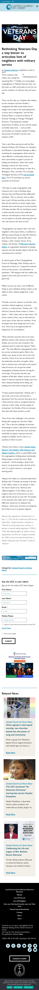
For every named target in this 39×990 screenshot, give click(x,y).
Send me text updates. (10, 633)
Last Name (7, 598)
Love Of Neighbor (19, 901)
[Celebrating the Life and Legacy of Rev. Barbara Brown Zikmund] (19, 831)
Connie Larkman (11, 70)
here (21, 934)
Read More (10, 752)
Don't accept (18, 987)
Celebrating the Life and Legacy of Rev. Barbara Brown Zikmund (17, 851)
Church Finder (6, 1)
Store (19, 918)
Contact (19, 912)
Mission (19, 895)
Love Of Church (19, 898)
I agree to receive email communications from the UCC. (20, 624)
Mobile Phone (7, 616)
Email (5, 607)
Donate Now (19, 958)
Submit (8, 641)
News (19, 915)
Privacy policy (28, 987)
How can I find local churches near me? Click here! (19, 905)
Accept (10, 987)
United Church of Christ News (17, 568)
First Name (7, 589)
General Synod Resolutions (19, 909)
